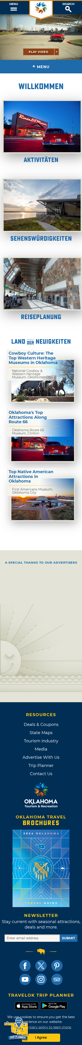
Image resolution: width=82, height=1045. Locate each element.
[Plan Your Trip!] (16, 1029)
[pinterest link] (57, 965)
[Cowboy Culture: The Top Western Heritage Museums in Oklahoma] (42, 381)
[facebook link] (25, 965)
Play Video (38, 52)
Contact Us (41, 773)
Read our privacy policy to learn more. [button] (41, 1027)
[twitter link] (41, 965)
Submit (68, 938)
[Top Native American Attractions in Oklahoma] (42, 499)
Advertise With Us (41, 757)
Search (68, 4)
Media (41, 749)
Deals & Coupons (41, 724)
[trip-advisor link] (57, 979)
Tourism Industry (41, 740)
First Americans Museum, (32, 491)
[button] (13, 8)
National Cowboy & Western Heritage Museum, (32, 374)
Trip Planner (41, 765)
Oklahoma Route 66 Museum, (28, 431)
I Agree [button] (41, 1037)
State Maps (41, 732)
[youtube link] (25, 979)
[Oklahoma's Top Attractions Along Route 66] (42, 440)
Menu (13, 4)
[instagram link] (41, 979)
